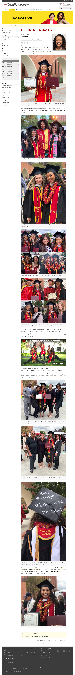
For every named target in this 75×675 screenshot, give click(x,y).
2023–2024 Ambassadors (7, 68)
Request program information (31, 651)
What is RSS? (44, 660)
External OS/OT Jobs (6, 92)
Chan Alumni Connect (6, 87)
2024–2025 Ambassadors (7, 66)
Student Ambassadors (6, 57)
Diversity (35, 40)
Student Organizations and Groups (8, 80)
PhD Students (5, 55)
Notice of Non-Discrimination (31, 654)
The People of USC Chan (7, 31)
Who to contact (8, 651)
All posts (4, 61)
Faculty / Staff (8, 1)
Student (17, 1)
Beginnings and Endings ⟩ (49, 640)
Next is (30, 633)
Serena (25, 37)
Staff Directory (5, 50)
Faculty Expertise (5, 41)
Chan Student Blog (45, 652)
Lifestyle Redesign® (55, 571)
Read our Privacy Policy (30, 652)
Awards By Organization (6, 104)
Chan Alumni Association (7, 85)
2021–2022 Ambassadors (7, 71)
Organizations (4, 77)
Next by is (35, 636)
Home (3, 26)
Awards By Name (5, 102)
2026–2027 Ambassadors (7, 62)
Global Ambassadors (6, 89)
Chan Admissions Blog (46, 654)
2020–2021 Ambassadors (7, 73)
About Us (6, 10)
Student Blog (14, 26)
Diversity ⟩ (58, 640)
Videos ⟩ (63, 640)
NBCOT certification (18, 671)
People (12, 10)
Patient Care (31, 10)
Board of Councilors (6, 97)
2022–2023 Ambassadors (7, 70)
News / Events (47, 10)
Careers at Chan (44, 656)
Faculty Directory (5, 37)
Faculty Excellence (5, 39)
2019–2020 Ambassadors (7, 75)
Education (18, 10)
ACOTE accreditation (8, 671)
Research (24, 10)
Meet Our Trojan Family (6, 32)
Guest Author (4, 79)
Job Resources (5, 91)
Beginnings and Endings (27, 40)
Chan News (43, 651)
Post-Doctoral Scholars (6, 46)
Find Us (7, 652)
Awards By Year (5, 106)
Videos (39, 40)
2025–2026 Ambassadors (7, 64)
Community (39, 10)
